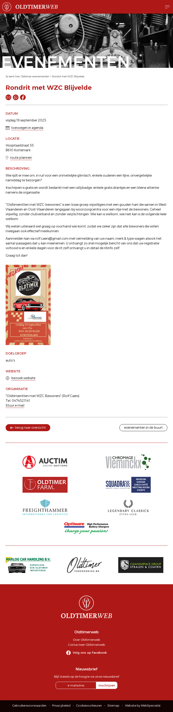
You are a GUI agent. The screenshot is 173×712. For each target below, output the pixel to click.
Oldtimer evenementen (35, 76)
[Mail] (8, 97)
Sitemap (113, 705)
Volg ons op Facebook (90, 652)
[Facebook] (23, 97)
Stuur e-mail (15, 405)
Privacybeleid (61, 705)
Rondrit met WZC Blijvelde (68, 76)
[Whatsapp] (15, 97)
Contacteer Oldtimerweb (86, 644)
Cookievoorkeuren (89, 705)
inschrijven (106, 685)
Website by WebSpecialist (143, 705)
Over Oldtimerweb (86, 639)
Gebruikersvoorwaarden (29, 705)
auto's (10, 360)
